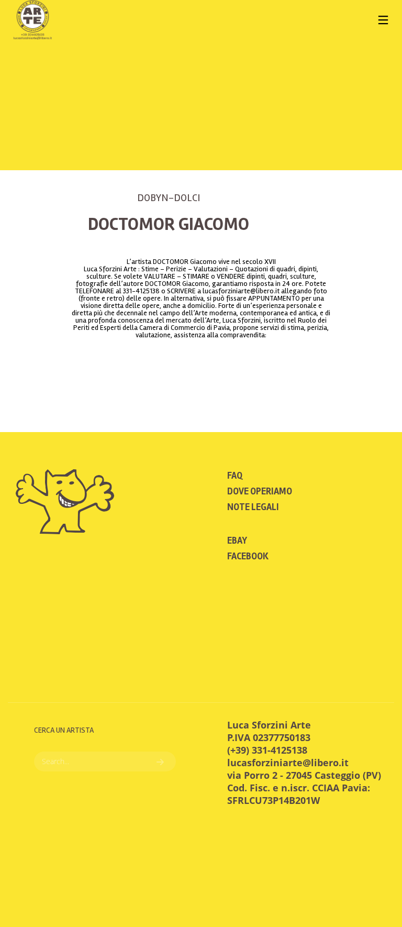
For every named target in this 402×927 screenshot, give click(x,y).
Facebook (248, 556)
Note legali (253, 507)
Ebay (237, 540)
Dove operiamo (259, 491)
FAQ (234, 475)
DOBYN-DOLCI (168, 197)
